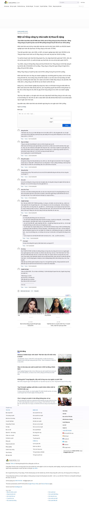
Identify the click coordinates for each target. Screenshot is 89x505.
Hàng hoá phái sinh (57, 6)
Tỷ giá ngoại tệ (36, 438)
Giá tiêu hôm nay (21, 6)
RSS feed (66, 436)
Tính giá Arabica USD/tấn (38, 452)
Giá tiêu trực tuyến (37, 421)
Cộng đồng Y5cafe (10, 424)
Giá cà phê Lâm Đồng (11, 500)
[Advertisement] (44, 18)
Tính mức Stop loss (37, 449)
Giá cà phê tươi (52, 492)
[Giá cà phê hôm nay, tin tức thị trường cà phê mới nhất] (11, 2)
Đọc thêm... (35, 468)
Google (29, 483)
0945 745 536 (18, 480)
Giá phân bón (36, 435)
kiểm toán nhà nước (25, 291)
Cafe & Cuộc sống (10, 449)
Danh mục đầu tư (37, 446)
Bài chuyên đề (9, 412)
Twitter (65, 441)
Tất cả (80, 6)
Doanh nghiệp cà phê (23, 31)
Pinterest (66, 444)
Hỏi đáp (7, 426)
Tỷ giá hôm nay (10, 498)
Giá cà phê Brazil (37, 429)
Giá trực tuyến (13, 6)
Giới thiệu (83, 2)
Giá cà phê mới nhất (53, 498)
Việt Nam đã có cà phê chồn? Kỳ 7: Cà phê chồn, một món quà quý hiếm (58, 324)
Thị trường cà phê (10, 415)
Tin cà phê (36, 6)
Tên (51, 118)
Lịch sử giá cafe (36, 443)
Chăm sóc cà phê (10, 435)
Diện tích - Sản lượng (11, 432)
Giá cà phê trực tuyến (38, 415)
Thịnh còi (12, 463)
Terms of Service (45, 483)
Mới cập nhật (9, 455)
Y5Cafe (50, 6)
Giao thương (9, 452)
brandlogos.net (18, 486)
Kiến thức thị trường (10, 418)
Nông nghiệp (9, 446)
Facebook (66, 438)
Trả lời (26, 138)
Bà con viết (8, 429)
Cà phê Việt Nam (43, 6)
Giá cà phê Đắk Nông (53, 494)
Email (51, 121)
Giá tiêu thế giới (29, 6)
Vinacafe (36, 291)
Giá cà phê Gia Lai (11, 496)
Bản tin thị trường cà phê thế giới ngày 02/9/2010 (30, 324)
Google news (67, 447)
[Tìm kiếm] (77, 2)
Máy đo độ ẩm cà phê (12, 492)
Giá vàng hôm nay (37, 432)
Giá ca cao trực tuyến (38, 426)
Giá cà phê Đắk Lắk (53, 500)
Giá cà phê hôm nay (37, 412)
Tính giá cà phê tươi (37, 455)
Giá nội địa (6, 6)
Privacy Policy (35, 483)
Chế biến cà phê (9, 438)
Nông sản (8, 441)
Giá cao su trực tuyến (38, 424)
